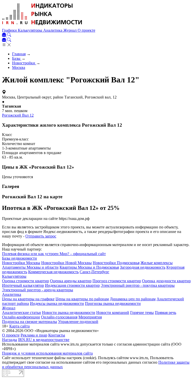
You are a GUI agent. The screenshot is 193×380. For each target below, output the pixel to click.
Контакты (56, 335)
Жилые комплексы (156, 263)
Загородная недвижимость (142, 267)
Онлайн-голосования (59, 317)
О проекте (86, 30)
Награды (9, 340)
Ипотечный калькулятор (23, 285)
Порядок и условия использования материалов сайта (47, 353)
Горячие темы (142, 312)
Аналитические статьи (21, 312)
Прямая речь (165, 312)
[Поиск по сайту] (9, 35)
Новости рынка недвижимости (68, 312)
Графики (10, 30)
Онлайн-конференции (21, 317)
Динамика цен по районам (133, 299)
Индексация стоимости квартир (72, 285)
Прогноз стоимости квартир (116, 281)
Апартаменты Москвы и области (30, 267)
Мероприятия (90, 317)
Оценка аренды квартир (70, 281)
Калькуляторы (30, 30)
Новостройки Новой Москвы (66, 263)
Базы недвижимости (19, 258)
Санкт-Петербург (94, 272)
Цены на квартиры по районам (82, 299)
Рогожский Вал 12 (18, 115)
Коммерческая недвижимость (53, 272)
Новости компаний (112, 312)
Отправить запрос (40, 236)
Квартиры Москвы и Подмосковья (89, 267)
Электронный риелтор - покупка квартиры (138, 285)
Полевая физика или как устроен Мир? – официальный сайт (54, 254)
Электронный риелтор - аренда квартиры (37, 290)
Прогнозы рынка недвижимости (113, 303)
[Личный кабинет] (4, 35)
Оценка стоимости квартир (25, 281)
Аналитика (53, 30)
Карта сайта (19, 326)
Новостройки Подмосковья (116, 263)
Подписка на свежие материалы (29, 321)
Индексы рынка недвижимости (57, 303)
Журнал (70, 30)
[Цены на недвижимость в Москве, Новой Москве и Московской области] (42, 26)
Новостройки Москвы (21, 263)
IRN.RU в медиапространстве (43, 340)
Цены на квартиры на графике (28, 299)
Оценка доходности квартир (166, 281)
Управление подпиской (78, 321)
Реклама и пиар (34, 335)
